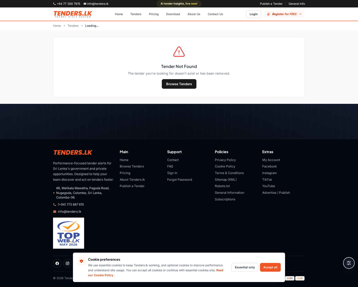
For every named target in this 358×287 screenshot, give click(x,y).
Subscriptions (225, 199)
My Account (271, 160)
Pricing (125, 173)
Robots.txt (222, 186)
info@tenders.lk (69, 211)
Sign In (172, 173)
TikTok (267, 180)
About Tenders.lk (132, 180)
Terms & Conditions (229, 173)
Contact (173, 160)
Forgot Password (179, 180)
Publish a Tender (271, 3)
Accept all (270, 267)
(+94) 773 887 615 (71, 204)
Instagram (269, 173)
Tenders (73, 25)
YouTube (268, 186)
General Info (297, 3)
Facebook (269, 166)
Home (57, 25)
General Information (229, 193)
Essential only (245, 267)
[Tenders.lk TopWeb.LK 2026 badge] (68, 233)
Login (254, 14)
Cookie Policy (225, 166)
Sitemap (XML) (226, 180)
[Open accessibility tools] (349, 263)
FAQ (170, 166)
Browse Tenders (179, 84)
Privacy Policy (225, 160)
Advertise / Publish (276, 193)
